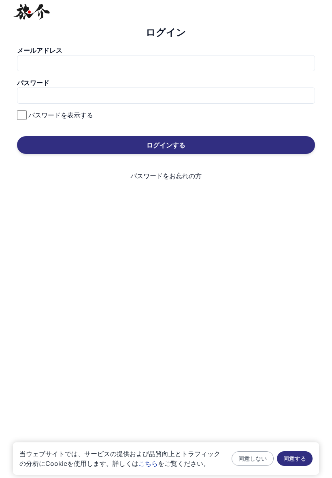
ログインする (166, 145)
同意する (294, 458)
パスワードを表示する (60, 115)
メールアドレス (39, 50)
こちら (148, 463)
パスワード (33, 83)
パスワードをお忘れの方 (166, 176)
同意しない (252, 458)
